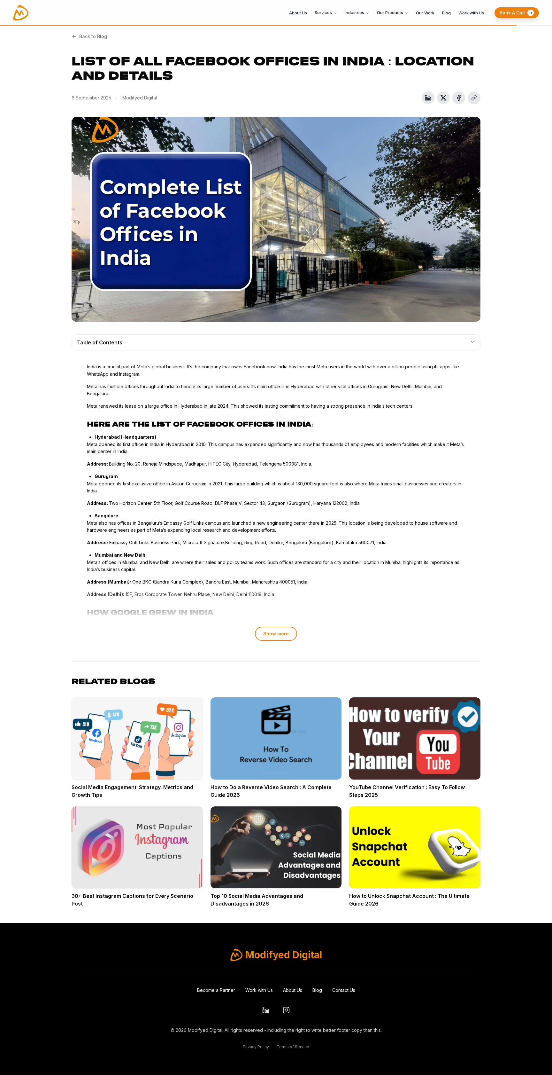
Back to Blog (93, 36)
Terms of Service (293, 1046)
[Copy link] (474, 97)
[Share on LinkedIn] (428, 97)
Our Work (425, 12)
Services (323, 12)
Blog (446, 12)
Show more (276, 633)
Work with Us (471, 12)
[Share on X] (443, 97)
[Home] (21, 13)
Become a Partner (216, 990)
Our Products (390, 12)
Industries (354, 12)
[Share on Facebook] (458, 97)
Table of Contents (99, 342)
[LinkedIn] (265, 1010)
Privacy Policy (256, 1046)
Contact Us (343, 990)
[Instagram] (286, 1010)
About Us (298, 12)
